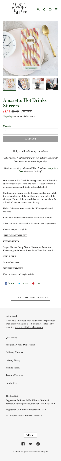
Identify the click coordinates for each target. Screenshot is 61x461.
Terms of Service (14, 375)
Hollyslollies (26, 451)
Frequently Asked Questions (20, 344)
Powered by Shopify (39, 451)
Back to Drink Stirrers (32, 297)
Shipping (7, 116)
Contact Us (11, 383)
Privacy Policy (13, 360)
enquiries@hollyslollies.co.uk (29, 327)
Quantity (7, 126)
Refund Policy (13, 367)
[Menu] (56, 9)
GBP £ (29, 434)
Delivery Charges (14, 352)
